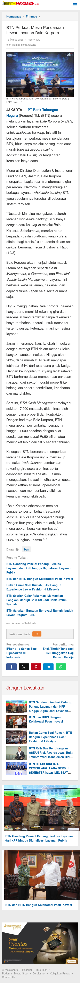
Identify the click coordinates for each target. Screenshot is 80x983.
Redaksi (27, 970)
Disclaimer (39, 973)
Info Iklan (41, 970)
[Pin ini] (36, 666)
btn (26, 549)
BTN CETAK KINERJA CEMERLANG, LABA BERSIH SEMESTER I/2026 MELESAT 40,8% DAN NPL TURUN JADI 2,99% (49, 772)
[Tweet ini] (24, 666)
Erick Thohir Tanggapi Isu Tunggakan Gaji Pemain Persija (58, 650)
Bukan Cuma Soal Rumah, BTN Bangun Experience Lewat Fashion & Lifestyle (33, 587)
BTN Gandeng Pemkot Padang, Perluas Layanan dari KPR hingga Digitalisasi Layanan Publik (38, 568)
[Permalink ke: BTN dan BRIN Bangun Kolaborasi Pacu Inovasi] (16, 722)
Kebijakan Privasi (60, 973)
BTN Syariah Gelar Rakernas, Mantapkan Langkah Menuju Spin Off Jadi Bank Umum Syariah (36, 600)
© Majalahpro (10, 970)
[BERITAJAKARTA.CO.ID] (20, 3)
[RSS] (36, 634)
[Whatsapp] (61, 666)
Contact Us (8, 977)
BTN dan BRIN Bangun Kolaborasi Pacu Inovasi (39, 579)
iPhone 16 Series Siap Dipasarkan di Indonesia (21, 650)
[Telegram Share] (48, 666)
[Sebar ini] (11, 666)
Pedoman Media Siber (15, 973)
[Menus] (75, 5)
